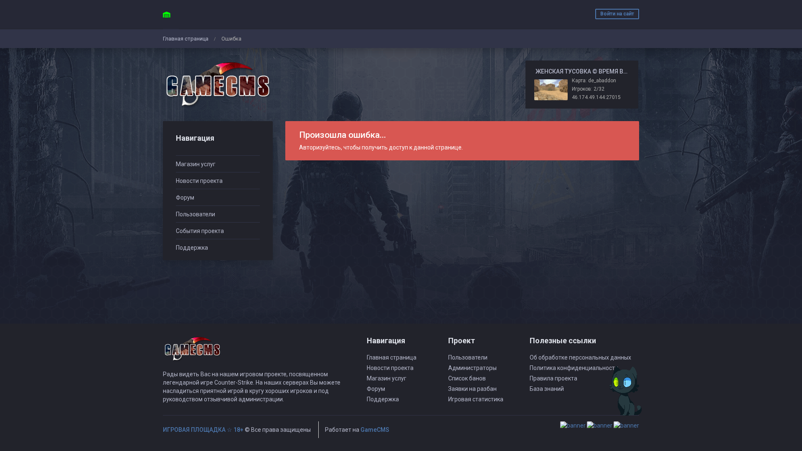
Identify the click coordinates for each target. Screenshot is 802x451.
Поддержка (192, 247)
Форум (185, 197)
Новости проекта (199, 180)
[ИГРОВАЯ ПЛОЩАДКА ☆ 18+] (218, 85)
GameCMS (374, 429)
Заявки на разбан (472, 388)
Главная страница (185, 38)
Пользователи (195, 214)
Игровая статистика (475, 399)
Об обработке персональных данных (580, 357)
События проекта (200, 231)
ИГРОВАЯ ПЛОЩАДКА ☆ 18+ (203, 429)
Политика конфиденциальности (574, 368)
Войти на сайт (617, 14)
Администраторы (472, 368)
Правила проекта (553, 378)
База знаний (547, 388)
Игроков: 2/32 (588, 89)
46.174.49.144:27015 (596, 97)
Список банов (467, 378)
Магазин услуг (196, 164)
